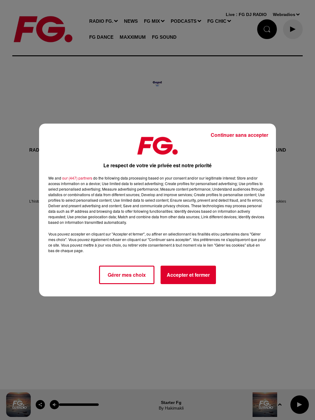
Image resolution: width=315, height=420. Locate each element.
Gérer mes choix (127, 274)
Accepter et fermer (188, 274)
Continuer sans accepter (239, 134)
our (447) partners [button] (77, 177)
